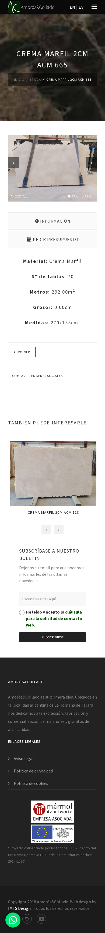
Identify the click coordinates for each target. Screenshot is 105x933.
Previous (13, 162)
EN (72, 7)
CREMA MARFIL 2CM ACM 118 (52, 512)
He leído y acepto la (54, 618)
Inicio (19, 79)
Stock (35, 79)
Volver (23, 352)
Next (91, 162)
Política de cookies (31, 783)
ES (81, 7)
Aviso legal (24, 758)
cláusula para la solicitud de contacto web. (54, 618)
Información (55, 221)
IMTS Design (19, 908)
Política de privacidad (33, 771)
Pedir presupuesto (55, 239)
